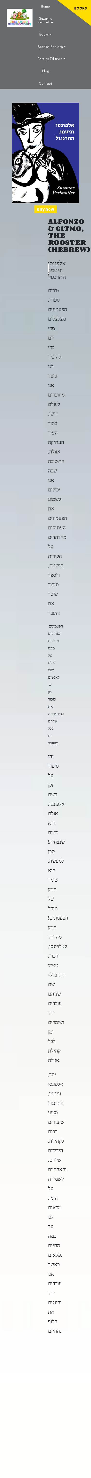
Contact (45, 83)
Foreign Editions (50, 59)
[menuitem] (45, 6)
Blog (45, 71)
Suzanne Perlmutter (46, 20)
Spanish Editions (50, 47)
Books (44, 34)
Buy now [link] (45, 209)
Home (45, 6)
